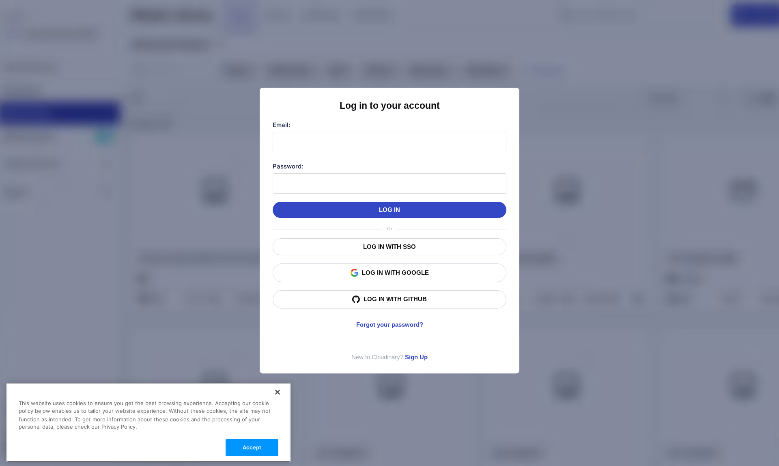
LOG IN (389, 209)
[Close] (277, 392)
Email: (281, 125)
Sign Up (416, 357)
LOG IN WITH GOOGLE (395, 272)
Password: (288, 166)
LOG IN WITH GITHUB (395, 299)
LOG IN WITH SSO (389, 246)
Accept (252, 447)
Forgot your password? (389, 324)
